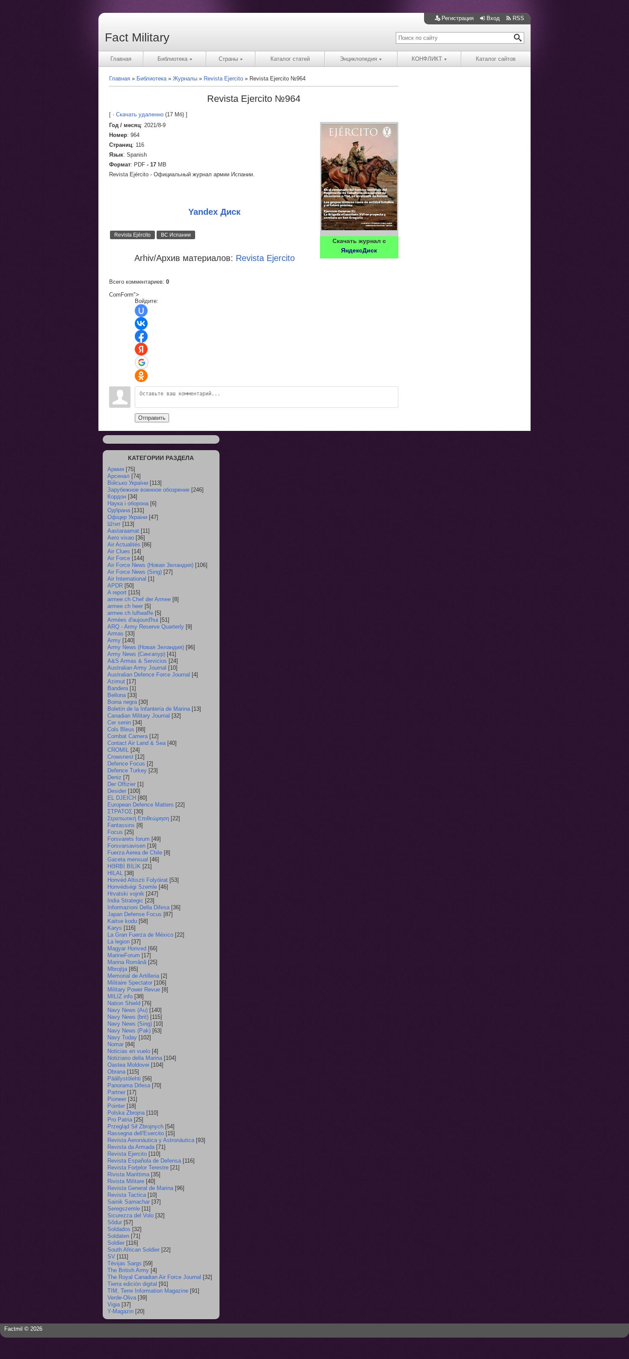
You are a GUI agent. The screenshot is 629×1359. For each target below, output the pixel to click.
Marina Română (126, 962)
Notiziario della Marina (134, 1058)
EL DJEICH (121, 798)
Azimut (116, 681)
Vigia (113, 1304)
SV (111, 1256)
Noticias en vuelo (128, 1051)
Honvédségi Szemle (132, 887)
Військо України (127, 483)
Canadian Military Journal (138, 715)
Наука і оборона (127, 503)
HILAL (115, 873)
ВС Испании (176, 235)
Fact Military (137, 37)
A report (117, 592)
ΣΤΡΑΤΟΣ (119, 811)
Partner (116, 1092)
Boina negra (122, 702)
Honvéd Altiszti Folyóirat (137, 880)
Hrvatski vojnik (125, 893)
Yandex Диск (214, 212)
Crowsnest (120, 757)
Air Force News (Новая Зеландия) (150, 565)
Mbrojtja (117, 969)
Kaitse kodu (122, 921)
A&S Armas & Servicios (137, 661)
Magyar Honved (126, 948)
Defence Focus (126, 763)
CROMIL (118, 750)
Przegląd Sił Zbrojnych (135, 1126)
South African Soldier (133, 1249)
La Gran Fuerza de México (140, 935)
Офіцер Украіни (127, 517)
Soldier (116, 1243)
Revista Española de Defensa (144, 1160)
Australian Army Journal (136, 668)
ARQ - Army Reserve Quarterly (145, 626)
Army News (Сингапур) (136, 654)
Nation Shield (123, 1003)
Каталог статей (290, 59)
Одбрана (118, 510)
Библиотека (172, 59)
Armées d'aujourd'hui (132, 620)
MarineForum (123, 955)
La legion (118, 941)
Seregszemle (123, 1208)
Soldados (119, 1229)
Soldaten (118, 1236)
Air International (126, 579)
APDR (115, 585)
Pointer (116, 1106)
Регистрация (458, 18)
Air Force (118, 558)
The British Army (128, 1270)
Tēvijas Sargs (124, 1263)
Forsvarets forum (128, 839)
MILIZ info (120, 996)
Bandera (117, 688)
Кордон (116, 496)
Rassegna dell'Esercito (135, 1133)
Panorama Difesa (128, 1085)
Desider (116, 791)
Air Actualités (123, 544)
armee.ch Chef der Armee (139, 599)
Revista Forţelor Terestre (138, 1167)
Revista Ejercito (127, 1154)
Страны (228, 59)
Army (114, 640)
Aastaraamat (123, 531)
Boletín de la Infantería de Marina (148, 709)
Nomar (115, 1044)
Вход (493, 18)
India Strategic (125, 900)
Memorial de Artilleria (133, 976)
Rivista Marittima (128, 1174)
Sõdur (114, 1222)
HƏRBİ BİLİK (124, 866)
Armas (115, 633)
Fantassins (121, 825)
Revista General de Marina (140, 1188)
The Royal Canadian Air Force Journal (154, 1277)
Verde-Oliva (121, 1297)
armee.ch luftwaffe (130, 613)
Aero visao (120, 537)
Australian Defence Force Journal (148, 674)
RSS (518, 18)
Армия (115, 469)
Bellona (116, 695)
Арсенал (118, 476)
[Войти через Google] (141, 362)
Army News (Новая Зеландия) (145, 647)
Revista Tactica (126, 1195)
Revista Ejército (132, 235)
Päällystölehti (124, 1078)
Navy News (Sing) (129, 1024)
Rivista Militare (125, 1181)
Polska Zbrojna (126, 1113)
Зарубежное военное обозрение (148, 490)
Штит (114, 524)
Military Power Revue (133, 989)
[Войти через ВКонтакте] (141, 323)
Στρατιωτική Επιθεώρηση (138, 818)
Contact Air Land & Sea (136, 743)
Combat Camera (127, 736)
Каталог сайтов (496, 59)
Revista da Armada (130, 1147)
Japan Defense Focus (134, 914)
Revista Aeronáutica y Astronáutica (150, 1140)
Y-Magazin (120, 1311)
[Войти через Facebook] (141, 336)
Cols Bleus (120, 729)
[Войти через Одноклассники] (141, 375)
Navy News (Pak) (129, 1030)
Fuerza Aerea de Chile (134, 852)
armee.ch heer (125, 606)
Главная (120, 59)
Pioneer (116, 1099)
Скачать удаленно (139, 114)
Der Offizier (121, 784)
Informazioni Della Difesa (138, 907)
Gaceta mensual (127, 859)
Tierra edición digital (132, 1284)
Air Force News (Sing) (134, 572)
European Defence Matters (140, 804)
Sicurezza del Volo (130, 1215)
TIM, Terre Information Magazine (147, 1291)
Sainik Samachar (128, 1202)
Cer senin (119, 722)
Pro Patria (119, 1119)
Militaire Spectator (129, 982)
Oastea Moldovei (128, 1065)
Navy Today (122, 1037)
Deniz (114, 777)
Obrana (116, 1071)
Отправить (152, 418)
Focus (115, 832)
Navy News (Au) (127, 1010)
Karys (114, 928)
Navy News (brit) (127, 1017)
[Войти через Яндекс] (141, 349)
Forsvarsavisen (126, 846)
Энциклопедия (358, 59)
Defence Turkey (127, 770)
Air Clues (118, 551)
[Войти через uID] (141, 310)
